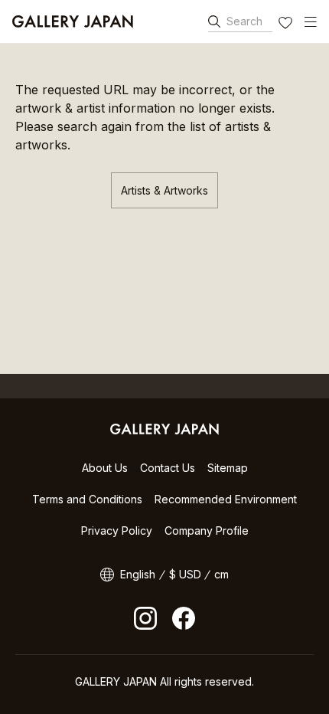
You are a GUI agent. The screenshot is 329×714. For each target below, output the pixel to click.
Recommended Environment (226, 499)
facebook (183, 618)
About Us (105, 467)
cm (221, 574)
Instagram (145, 618)
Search (244, 21)
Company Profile (206, 530)
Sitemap (227, 467)
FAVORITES (287, 24)
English (137, 574)
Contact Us (167, 467)
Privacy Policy (116, 530)
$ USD (185, 574)
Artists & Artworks (164, 190)
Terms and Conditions (87, 499)
